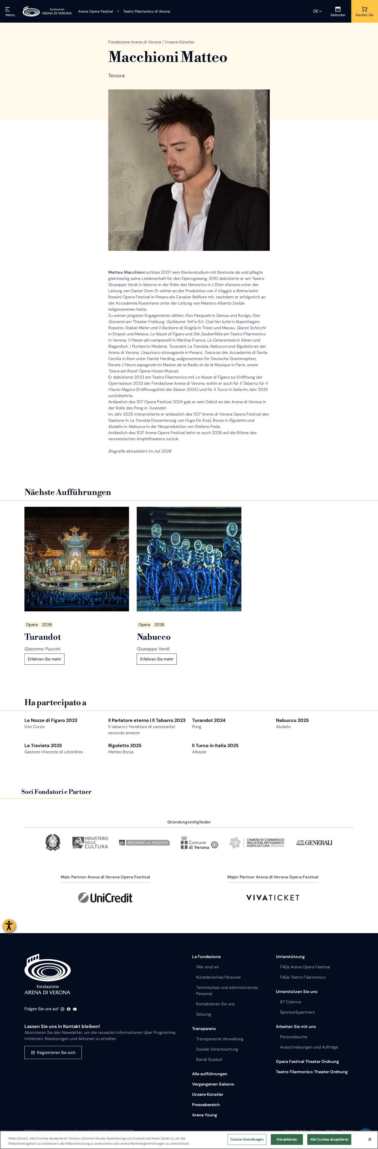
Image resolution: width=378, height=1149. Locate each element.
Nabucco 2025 (292, 720)
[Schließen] (369, 1139)
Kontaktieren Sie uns (215, 1004)
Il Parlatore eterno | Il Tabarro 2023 (147, 720)
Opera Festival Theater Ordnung (307, 1061)
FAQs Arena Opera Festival (305, 967)
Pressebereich (206, 1104)
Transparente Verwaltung (220, 1039)
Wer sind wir (207, 967)
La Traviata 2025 (43, 745)
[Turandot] (76, 559)
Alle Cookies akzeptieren (329, 1139)
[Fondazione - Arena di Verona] (47, 11)
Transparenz (204, 1028)
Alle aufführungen (209, 1074)
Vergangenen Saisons (213, 1084)
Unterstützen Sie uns (296, 991)
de (315, 11)
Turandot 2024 (209, 720)
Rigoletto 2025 (124, 745)
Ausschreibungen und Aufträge (309, 1047)
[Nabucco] (189, 559)
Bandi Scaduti (209, 1059)
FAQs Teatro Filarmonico (303, 977)
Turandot (42, 637)
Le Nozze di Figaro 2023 (50, 720)
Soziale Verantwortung (217, 1049)
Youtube (75, 1009)
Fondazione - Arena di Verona (47, 974)
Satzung (203, 1014)
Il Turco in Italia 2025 (215, 745)
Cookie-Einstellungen (247, 1139)
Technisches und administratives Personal (227, 990)
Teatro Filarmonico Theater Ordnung (312, 1071)
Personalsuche (293, 1037)
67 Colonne (290, 1002)
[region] (189, 1140)
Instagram (62, 1009)
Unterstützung (290, 956)
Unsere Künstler (207, 1094)
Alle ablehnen (286, 1139)
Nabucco (154, 637)
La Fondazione (206, 956)
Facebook (69, 1009)
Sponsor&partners (297, 1012)
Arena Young (204, 1115)
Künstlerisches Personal (218, 977)
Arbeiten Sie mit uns (296, 1026)
